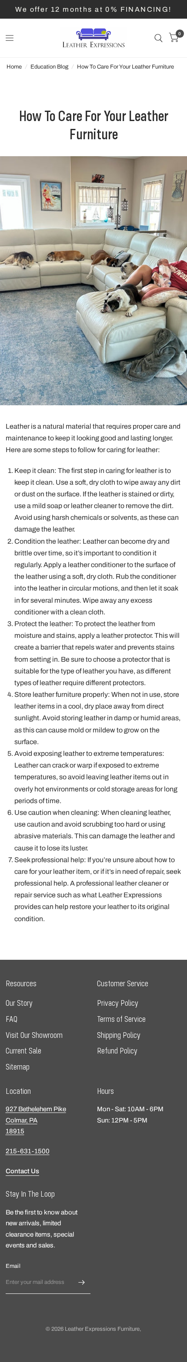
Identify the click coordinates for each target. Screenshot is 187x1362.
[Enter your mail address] (81, 1282)
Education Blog (49, 67)
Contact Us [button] (22, 1171)
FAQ (11, 1019)
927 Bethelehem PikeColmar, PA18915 (36, 1120)
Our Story (19, 1003)
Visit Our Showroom (34, 1035)
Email (13, 1266)
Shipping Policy (118, 1035)
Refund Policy (117, 1051)
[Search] (158, 38)
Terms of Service (121, 1019)
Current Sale (23, 1051)
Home (14, 67)
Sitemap (18, 1067)
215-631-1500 (28, 1151)
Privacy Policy (117, 1003)
